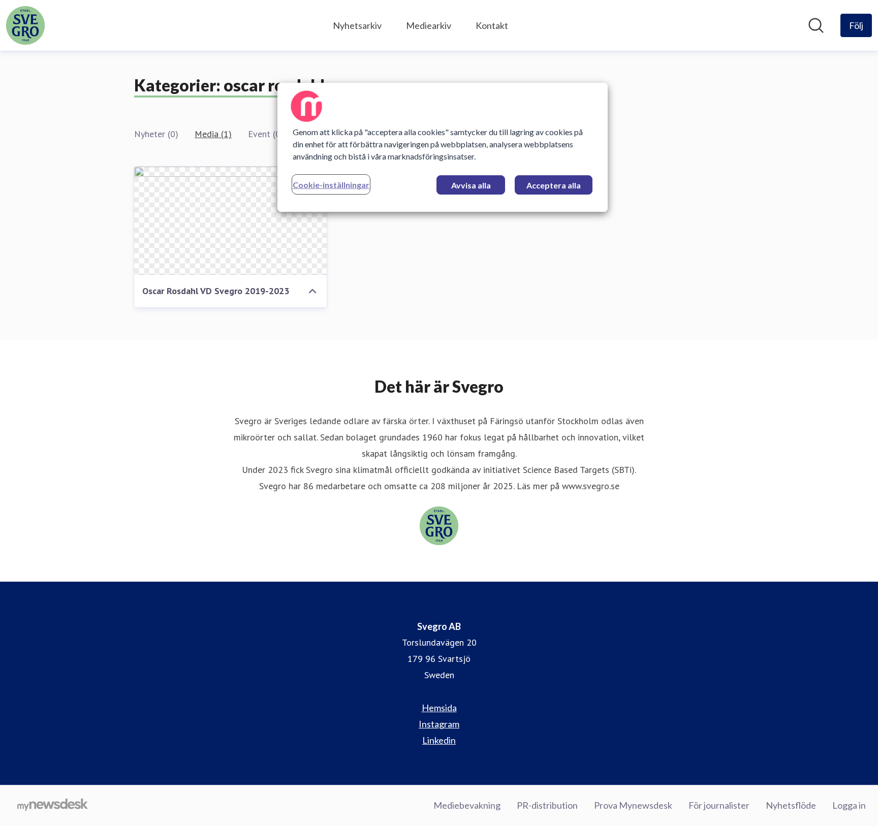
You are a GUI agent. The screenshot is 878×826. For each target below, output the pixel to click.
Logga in (849, 805)
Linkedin (439, 740)
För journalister (718, 805)
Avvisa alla (471, 185)
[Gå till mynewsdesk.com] (52, 806)
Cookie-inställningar (331, 184)
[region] (442, 147)
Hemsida (439, 707)
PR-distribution (547, 805)
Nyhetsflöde (791, 805)
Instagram (439, 723)
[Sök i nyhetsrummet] (816, 25)
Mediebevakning (466, 805)
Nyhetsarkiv (357, 25)
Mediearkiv (428, 25)
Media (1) (213, 134)
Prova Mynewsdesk (633, 805)
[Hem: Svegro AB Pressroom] (25, 25)
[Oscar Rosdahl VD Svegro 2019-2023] (230, 221)
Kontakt (492, 25)
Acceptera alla (553, 185)
